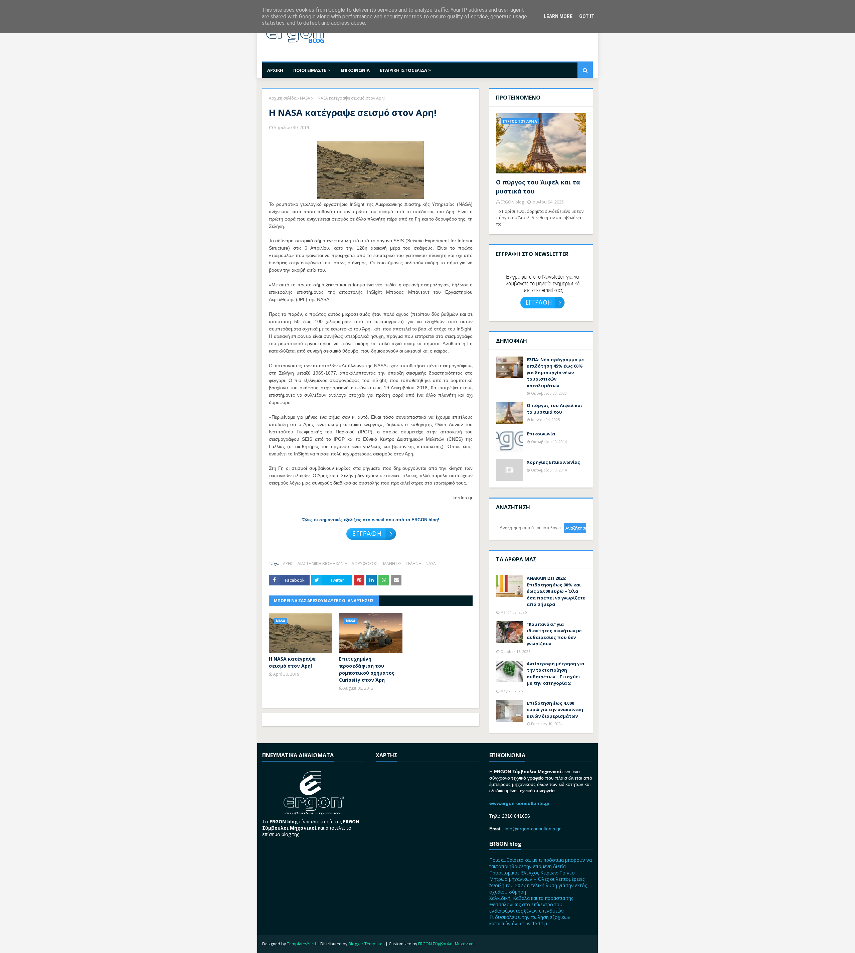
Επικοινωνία (541, 434)
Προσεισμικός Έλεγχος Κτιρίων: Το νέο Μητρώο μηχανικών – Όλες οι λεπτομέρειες (536, 875)
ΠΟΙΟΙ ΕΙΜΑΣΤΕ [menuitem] (309, 70)
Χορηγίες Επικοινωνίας (553, 462)
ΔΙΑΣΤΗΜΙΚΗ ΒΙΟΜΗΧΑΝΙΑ (322, 563)
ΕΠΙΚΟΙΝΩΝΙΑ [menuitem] (355, 70)
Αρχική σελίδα (283, 98)
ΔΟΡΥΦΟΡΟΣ (364, 563)
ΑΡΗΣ (288, 563)
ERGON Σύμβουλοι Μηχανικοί (446, 944)
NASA (305, 98)
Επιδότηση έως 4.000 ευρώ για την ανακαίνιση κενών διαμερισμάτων (555, 709)
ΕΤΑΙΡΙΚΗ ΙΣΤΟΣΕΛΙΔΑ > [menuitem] (405, 70)
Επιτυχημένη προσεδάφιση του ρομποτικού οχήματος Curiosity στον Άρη (366, 669)
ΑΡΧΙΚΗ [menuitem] (275, 70)
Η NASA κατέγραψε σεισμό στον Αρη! (292, 662)
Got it (586, 16)
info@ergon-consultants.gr (533, 828)
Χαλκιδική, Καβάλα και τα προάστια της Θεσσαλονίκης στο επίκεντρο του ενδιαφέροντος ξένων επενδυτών (531, 904)
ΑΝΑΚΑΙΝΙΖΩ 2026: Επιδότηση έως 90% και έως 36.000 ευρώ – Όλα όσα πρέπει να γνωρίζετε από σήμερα (556, 591)
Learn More (558, 16)
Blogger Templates (366, 944)
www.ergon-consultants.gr (519, 803)
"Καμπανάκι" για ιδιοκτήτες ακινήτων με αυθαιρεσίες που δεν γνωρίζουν (554, 634)
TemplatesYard (301, 944)
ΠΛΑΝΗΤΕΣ (391, 563)
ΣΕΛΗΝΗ (413, 563)
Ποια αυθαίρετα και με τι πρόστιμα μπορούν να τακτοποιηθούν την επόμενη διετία (540, 863)
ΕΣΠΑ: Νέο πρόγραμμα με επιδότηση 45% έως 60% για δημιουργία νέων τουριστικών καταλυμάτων (555, 373)
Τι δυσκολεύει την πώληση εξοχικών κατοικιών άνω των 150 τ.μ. (529, 920)
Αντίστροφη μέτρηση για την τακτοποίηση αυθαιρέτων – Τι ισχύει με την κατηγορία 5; (555, 673)
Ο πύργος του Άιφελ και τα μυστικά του (538, 186)
